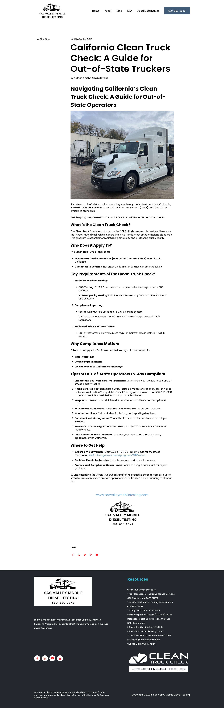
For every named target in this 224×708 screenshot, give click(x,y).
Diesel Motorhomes (148, 10)
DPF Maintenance (136, 623)
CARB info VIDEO (135, 606)
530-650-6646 (177, 10)
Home (95, 10)
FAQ (129, 10)
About (107, 10)
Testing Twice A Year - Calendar (143, 610)
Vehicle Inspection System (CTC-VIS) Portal (149, 614)
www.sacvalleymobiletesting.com (122, 495)
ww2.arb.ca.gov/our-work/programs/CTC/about (117, 455)
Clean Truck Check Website (141, 589)
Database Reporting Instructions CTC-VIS (148, 618)
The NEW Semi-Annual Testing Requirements (150, 602)
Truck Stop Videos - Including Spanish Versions (151, 593)
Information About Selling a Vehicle (145, 627)
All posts (45, 39)
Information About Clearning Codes (145, 631)
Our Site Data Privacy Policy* (141, 643)
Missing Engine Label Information (143, 639)
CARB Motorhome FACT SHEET (142, 598)
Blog (119, 10)
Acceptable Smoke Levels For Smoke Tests (149, 635)
